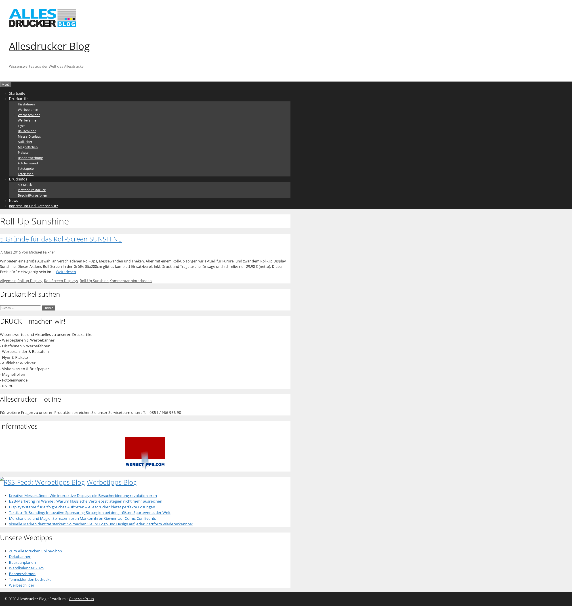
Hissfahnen (26, 104)
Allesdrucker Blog (49, 46)
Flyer (21, 126)
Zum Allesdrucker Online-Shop (35, 551)
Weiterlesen (66, 271)
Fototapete (26, 168)
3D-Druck (25, 184)
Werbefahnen (28, 120)
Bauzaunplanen (22, 562)
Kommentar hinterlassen (130, 280)
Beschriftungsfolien (32, 195)
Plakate (23, 152)
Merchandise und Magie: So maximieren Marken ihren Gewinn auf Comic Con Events (82, 518)
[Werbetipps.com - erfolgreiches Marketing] (145, 468)
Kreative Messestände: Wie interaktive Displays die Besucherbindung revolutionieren (83, 495)
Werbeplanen (28, 109)
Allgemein (8, 280)
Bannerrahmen (22, 573)
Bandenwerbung (30, 158)
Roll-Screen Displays (61, 280)
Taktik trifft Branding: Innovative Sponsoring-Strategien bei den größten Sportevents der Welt (89, 512)
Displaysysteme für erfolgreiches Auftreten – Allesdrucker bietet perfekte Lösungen (82, 507)
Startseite (17, 93)
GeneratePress (81, 598)
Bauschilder (27, 131)
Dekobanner (20, 556)
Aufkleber (25, 142)
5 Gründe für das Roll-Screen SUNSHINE (61, 238)
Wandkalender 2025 (26, 567)
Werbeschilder (29, 115)
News (13, 200)
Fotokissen (26, 174)
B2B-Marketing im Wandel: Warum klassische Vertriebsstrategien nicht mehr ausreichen (85, 501)
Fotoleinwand (28, 163)
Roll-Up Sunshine (94, 280)
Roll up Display (29, 280)
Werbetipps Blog (112, 482)
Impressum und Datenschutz (33, 205)
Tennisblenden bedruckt (30, 579)
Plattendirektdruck (32, 190)
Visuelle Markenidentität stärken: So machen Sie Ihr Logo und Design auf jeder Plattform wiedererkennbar (101, 523)
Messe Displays (29, 136)
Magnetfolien (28, 147)
